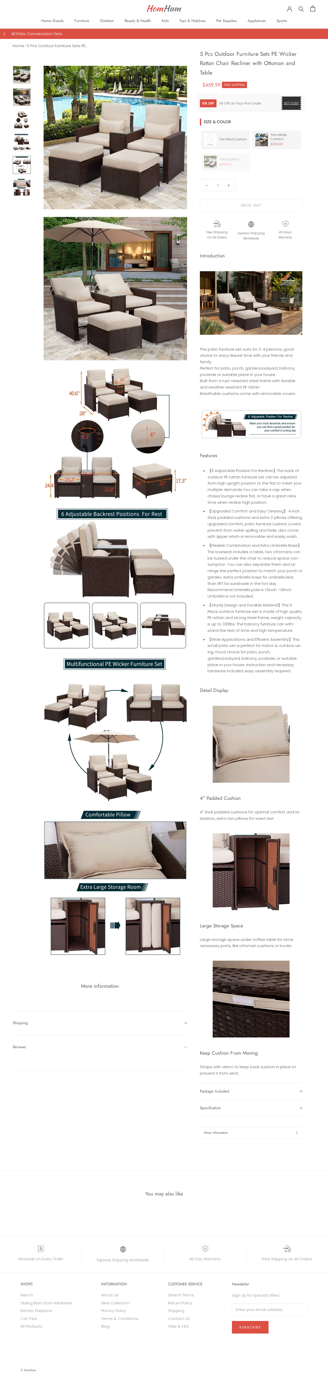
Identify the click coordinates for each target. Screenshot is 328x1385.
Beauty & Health (138, 21)
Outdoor (107, 21)
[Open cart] (312, 9)
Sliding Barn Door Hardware (46, 1303)
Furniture (81, 21)
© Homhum (28, 1370)
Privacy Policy (113, 1310)
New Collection (115, 1303)
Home (18, 45)
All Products (31, 1326)
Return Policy (180, 1303)
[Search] (301, 8)
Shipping (20, 1023)
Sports (281, 21)
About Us (109, 1295)
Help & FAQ (178, 1326)
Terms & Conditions (119, 1318)
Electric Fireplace (36, 1310)
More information (216, 1132)
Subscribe (250, 1327)
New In (26, 1295)
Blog (105, 1326)
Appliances (257, 21)
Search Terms (181, 1295)
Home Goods (52, 21)
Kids (165, 21)
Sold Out (251, 205)
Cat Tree (28, 1318)
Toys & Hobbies (192, 21)
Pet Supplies (226, 21)
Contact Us (179, 1318)
